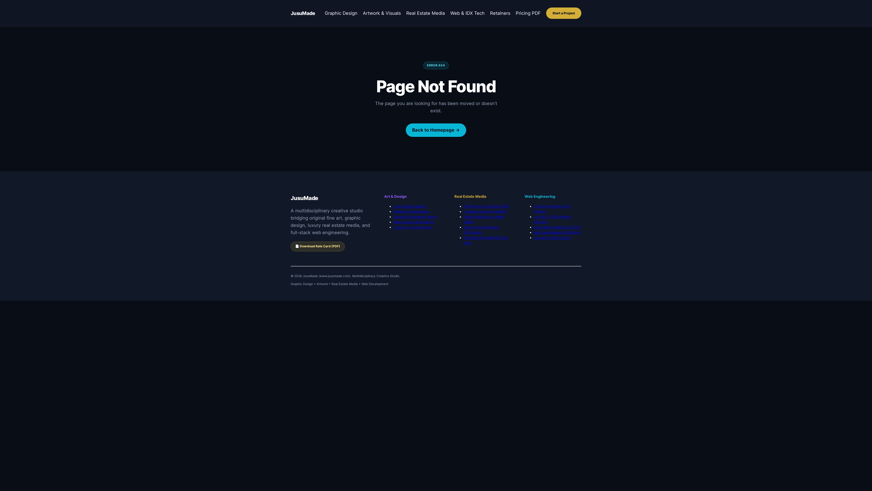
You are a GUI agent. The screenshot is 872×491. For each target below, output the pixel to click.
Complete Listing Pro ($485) (485, 211)
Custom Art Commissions (413, 227)
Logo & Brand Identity (409, 206)
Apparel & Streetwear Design (415, 217)
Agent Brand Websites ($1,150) (557, 227)
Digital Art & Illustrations (411, 211)
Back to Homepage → (436, 130)
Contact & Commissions (552, 238)
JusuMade (303, 13)
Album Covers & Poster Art (413, 222)
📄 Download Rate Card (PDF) (317, 246)
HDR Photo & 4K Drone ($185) (486, 206)
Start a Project (563, 13)
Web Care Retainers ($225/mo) (557, 232)
